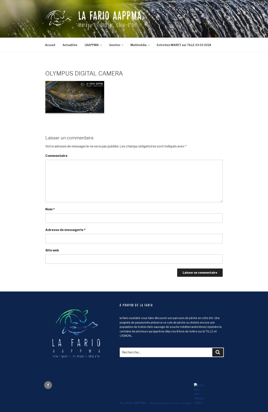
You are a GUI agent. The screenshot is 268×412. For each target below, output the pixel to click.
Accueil (50, 45)
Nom (50, 209)
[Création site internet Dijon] (197, 402)
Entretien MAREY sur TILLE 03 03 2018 (184, 45)
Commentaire (56, 156)
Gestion (114, 45)
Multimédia (138, 45)
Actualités (70, 45)
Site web (52, 250)
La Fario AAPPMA (110, 16)
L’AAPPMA (92, 45)
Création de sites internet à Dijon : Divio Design (170, 403)
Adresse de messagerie (65, 230)
